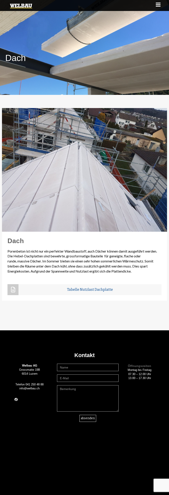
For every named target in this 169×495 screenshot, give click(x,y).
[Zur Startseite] (21, 5)
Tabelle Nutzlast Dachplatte (90, 289)
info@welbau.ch (29, 388)
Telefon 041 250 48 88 (29, 384)
